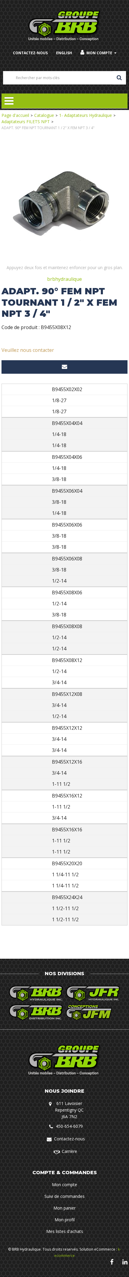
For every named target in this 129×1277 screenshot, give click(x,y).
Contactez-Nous (30, 52)
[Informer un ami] (65, 367)
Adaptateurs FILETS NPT (26, 121)
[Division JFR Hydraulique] (93, 994)
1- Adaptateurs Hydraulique (85, 115)
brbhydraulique (64, 279)
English (64, 52)
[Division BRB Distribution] (36, 1012)
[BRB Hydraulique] (65, 26)
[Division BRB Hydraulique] (36, 994)
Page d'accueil (15, 115)
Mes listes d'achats (64, 1231)
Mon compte (99, 52)
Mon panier (64, 1208)
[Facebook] (111, 1261)
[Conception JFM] (93, 1012)
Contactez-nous (69, 1139)
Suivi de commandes (64, 1196)
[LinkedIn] (125, 1261)
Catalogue (44, 115)
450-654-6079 (69, 1126)
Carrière (69, 1151)
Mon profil (65, 1219)
